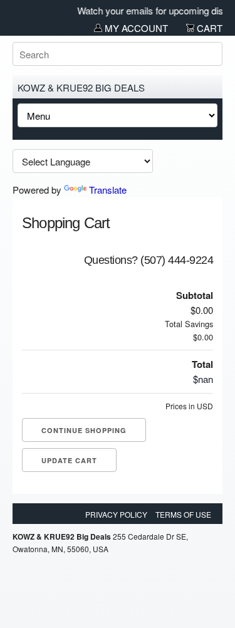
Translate (108, 189)
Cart (208, 27)
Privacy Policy (116, 514)
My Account (135, 27)
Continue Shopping (84, 430)
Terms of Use (183, 514)
